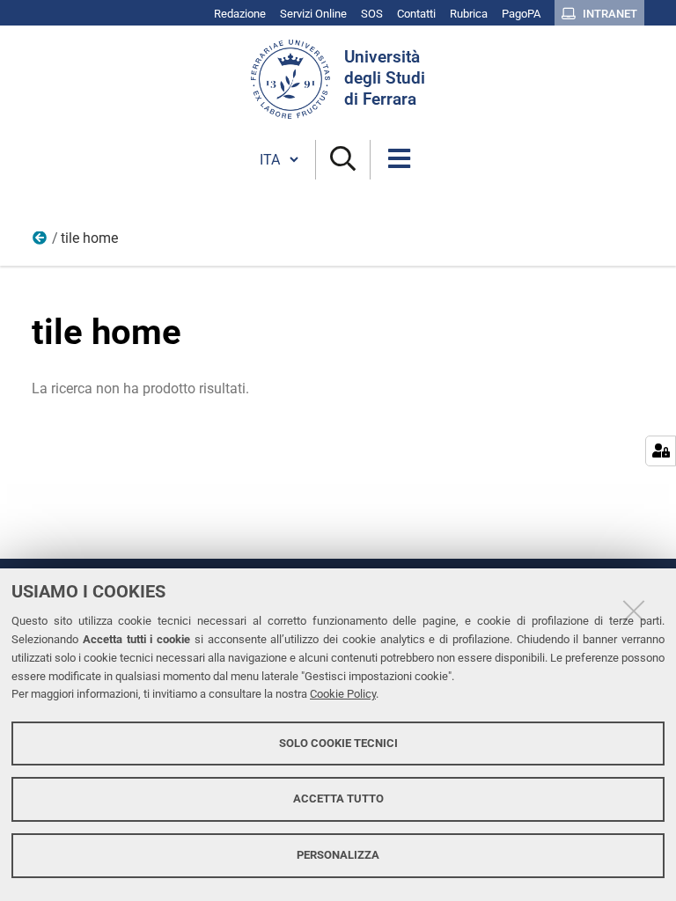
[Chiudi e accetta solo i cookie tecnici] (634, 611)
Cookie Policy (343, 693)
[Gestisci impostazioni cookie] (660, 451)
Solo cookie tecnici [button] (338, 743)
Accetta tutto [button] (338, 798)
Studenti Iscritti (40, 242)
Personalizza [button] (338, 854)
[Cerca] (343, 159)
